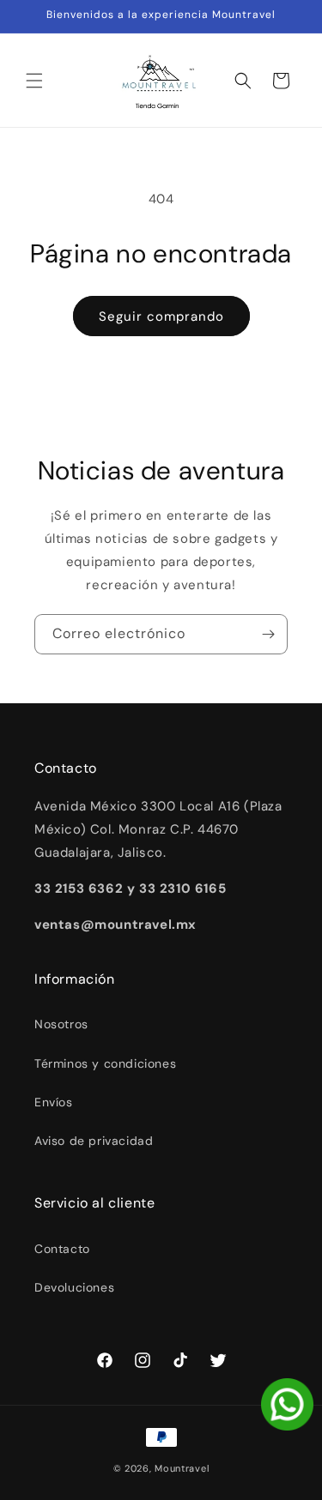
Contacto (62, 1248)
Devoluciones (74, 1287)
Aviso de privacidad (93, 1140)
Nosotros (61, 1024)
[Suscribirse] (268, 634)
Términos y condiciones (105, 1063)
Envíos (53, 1102)
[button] (34, 80)
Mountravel (182, 1468)
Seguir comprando (161, 316)
